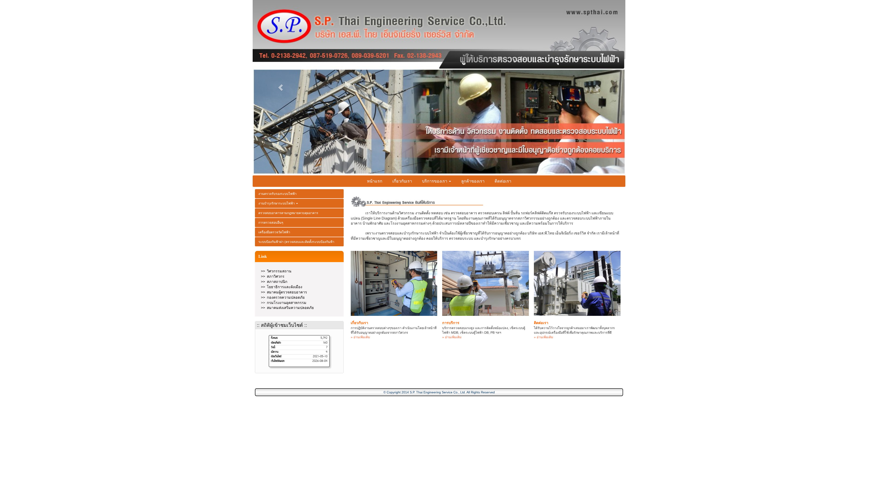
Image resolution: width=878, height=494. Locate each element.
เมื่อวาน (274, 352)
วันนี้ (273, 347)
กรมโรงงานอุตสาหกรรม (286, 303)
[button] (281, 87)
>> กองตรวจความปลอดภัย (283, 297)
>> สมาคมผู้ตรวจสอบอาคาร (284, 292)
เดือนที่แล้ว (276, 343)
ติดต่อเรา (503, 181)
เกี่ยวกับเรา (402, 181)
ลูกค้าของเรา (473, 181)
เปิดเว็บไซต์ (276, 356)
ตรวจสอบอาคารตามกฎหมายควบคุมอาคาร (288, 213)
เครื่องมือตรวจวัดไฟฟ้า (274, 232)
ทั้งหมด (274, 338)
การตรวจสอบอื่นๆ (270, 222)
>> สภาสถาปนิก (274, 282)
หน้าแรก (374, 181)
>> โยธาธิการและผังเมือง (281, 287)
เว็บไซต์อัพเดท (277, 361)
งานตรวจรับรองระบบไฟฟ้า (277, 194)
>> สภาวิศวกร (272, 276)
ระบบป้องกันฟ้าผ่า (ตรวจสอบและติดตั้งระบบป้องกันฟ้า (296, 242)
